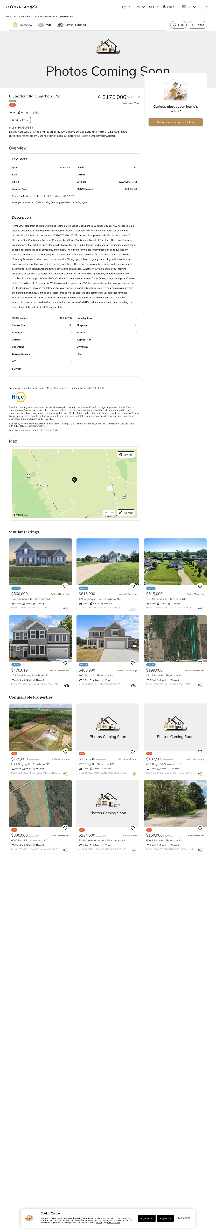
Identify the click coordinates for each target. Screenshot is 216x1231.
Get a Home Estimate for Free (176, 122)
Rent (138, 7)
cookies (52, 1218)
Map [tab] (49, 25)
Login (170, 7)
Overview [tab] (26, 25)
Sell (151, 7)
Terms (99, 1222)
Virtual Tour (22, 120)
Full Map (128, 512)
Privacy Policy (113, 1222)
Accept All (147, 1218)
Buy (123, 7)
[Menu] (206, 7)
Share (200, 25)
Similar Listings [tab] (75, 25)
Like (181, 25)
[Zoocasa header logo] (21, 7)
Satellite (127, 454)
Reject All (165, 1218)
